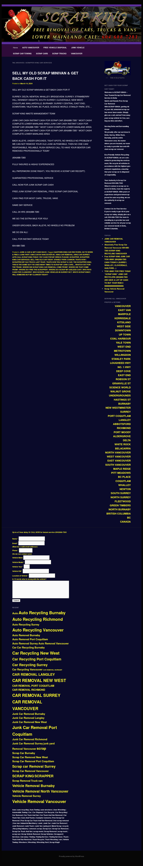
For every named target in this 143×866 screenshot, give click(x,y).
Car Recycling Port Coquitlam (36, 659)
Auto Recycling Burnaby (42, 612)
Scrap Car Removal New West (30, 757)
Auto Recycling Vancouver (38, 630)
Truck (34, 781)
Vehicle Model (18, 562)
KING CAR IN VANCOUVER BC (42, 254)
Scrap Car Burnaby (23, 753)
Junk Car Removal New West (29, 722)
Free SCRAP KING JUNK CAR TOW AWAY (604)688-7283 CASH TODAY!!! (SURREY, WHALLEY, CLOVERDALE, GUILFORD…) (117, 262)
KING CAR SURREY (82, 254)
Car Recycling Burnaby (31, 647)
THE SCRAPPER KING (82, 262)
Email (15, 543)
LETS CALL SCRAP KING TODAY (25, 257)
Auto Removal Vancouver (53, 643)
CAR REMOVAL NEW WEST (39, 680)
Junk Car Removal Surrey (27, 743)
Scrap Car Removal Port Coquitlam (33, 761)
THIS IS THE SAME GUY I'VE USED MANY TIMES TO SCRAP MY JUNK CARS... (43, 264)
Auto (15, 613)
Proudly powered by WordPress (71, 856)
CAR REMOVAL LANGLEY (33, 674)
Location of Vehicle (20, 575)
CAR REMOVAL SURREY (36, 695)
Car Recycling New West (35, 653)
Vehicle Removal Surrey (26, 796)
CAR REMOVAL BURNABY (52, 670)
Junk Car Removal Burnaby (28, 714)
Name (15, 538)
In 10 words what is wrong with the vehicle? (29, 579)
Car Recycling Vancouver (27, 669)
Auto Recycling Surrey (25, 624)
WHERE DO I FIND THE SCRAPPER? (33, 269)
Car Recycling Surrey (30, 664)
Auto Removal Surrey (25, 643)
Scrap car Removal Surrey (34, 766)
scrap (41, 748)
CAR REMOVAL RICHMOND (28, 690)
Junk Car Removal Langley (28, 718)
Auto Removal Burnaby (26, 635)
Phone (15, 550)
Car (14, 647)
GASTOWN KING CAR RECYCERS (67, 252)
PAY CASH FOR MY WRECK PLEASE (54, 257)
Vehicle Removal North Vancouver (40, 791)
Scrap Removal (21, 781)
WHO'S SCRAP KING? (81, 272)
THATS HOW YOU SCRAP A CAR (59, 262)
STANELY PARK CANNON (64, 259)
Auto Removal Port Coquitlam (30, 639)
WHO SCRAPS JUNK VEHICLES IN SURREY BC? (52, 272)
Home (15, 47)
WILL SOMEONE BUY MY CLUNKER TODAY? (30, 274)
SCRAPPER (74, 257)
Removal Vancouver (24, 749)
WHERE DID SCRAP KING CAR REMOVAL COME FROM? (45, 267)
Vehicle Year (17, 566)
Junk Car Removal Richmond (29, 739)
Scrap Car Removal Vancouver (30, 771)
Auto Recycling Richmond (37, 619)
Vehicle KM (17, 571)
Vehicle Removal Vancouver (39, 801)
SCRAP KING (23, 775)
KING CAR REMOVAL (64, 254)
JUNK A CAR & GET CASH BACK (33, 252)
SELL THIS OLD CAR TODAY (41, 259)
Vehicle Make (17, 557)
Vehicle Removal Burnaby (33, 785)
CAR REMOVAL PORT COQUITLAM (33, 686)
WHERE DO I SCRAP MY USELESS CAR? (65, 269)
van (40, 781)
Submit (16, 600)
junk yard (49, 743)
